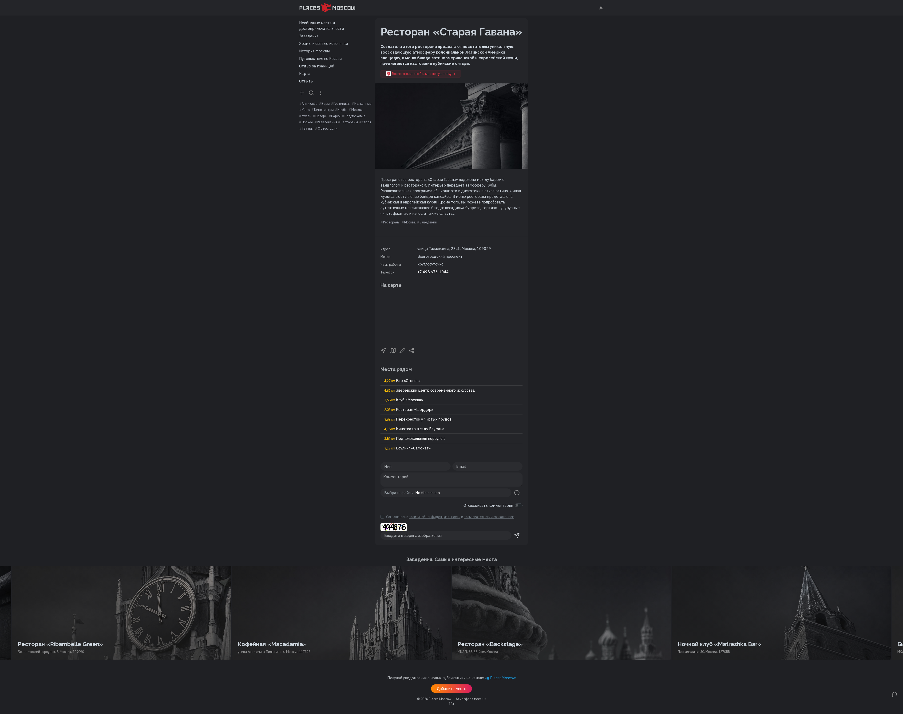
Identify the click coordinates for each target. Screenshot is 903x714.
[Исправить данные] (402, 350)
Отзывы (306, 81)
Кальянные (363, 103)
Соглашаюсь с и (450, 517)
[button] (383, 350)
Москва (357, 110)
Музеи (306, 116)
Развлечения (327, 122)
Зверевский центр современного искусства (429, 390)
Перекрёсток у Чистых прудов (418, 419)
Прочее (307, 122)
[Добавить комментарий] (894, 693)
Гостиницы (341, 103)
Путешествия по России (320, 58)
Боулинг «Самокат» (407, 448)
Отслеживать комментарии (488, 505)
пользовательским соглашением (489, 517)
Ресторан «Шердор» (408, 409)
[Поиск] (311, 93)
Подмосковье (355, 116)
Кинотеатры (324, 110)
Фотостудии (327, 128)
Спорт (366, 122)
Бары (325, 103)
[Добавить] (302, 93)
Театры (307, 128)
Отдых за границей (316, 66)
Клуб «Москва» (403, 400)
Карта (304, 73)
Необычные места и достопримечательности (321, 25)
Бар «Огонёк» (402, 380)
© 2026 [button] (451, 699)
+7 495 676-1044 (433, 271)
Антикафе (309, 103)
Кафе (306, 110)
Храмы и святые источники (323, 43)
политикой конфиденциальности (434, 517)
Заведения (308, 36)
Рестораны (349, 122)
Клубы (342, 110)
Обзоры (321, 116)
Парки (336, 116)
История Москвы (314, 51)
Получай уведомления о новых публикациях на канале (451, 677)
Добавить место (451, 688)
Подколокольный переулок (414, 438)
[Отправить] (517, 535)
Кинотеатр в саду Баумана (414, 428)
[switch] (519, 505)
